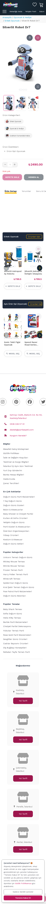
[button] (34, 237)
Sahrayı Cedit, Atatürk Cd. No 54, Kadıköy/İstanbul (26, 416)
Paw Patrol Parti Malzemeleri (17, 591)
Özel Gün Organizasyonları (16, 531)
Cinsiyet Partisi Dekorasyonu (17, 626)
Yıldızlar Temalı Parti (13, 630)
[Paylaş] (30, 38)
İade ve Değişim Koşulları (15, 457)
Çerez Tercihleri (11, 483)
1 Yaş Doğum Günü (12, 501)
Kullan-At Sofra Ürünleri (15, 518)
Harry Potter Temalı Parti (15, 574)
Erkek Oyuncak (12, 20)
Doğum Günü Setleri (13, 544)
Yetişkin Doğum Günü (14, 522)
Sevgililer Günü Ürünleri (15, 639)
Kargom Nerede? (18, 435)
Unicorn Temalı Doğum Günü (17, 557)
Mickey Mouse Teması (14, 561)
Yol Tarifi (23, 701)
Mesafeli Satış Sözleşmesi (16, 449)
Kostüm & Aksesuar (12, 539)
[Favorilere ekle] (38, 38)
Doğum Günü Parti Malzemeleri (19, 497)
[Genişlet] (38, 87)
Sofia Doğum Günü (12, 613)
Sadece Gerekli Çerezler (23, 892)
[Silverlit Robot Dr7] (9, 103)
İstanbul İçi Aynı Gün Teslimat (18, 466)
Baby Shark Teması (12, 609)
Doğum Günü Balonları (14, 596)
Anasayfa (7, 17)
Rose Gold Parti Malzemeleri (17, 635)
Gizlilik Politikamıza (23, 883)
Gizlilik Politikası (11, 453)
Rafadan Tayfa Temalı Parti (16, 652)
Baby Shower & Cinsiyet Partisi (18, 514)
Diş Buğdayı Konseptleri (14, 647)
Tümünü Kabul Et (23, 898)
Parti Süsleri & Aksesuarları (16, 526)
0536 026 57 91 (17, 424)
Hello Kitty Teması (12, 618)
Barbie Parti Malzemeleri (15, 622)
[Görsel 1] (20, 89)
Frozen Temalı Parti (13, 570)
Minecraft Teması (11, 579)
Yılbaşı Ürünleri (11, 535)
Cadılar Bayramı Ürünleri (15, 643)
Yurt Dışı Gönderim (12, 470)
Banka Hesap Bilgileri (13, 474)
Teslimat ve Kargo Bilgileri (16, 462)
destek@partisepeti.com (22, 430)
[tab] (10, 191)
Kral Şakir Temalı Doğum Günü (18, 587)
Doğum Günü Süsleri (13, 505)
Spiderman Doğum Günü (15, 583)
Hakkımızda (9, 479)
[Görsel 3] (26, 89)
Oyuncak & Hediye (22, 17)
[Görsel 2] (24, 89)
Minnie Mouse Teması (14, 566)
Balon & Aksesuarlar (13, 509)
